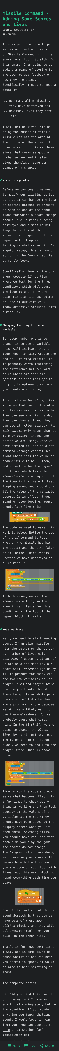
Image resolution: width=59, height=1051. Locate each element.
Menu (15, 1046)
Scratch (41, 59)
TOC (31, 1046)
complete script (23, 983)
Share (48, 1046)
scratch (11, 34)
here (6, 1030)
